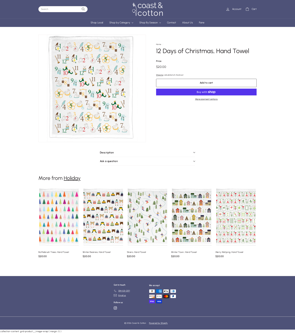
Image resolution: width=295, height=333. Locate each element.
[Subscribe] (185, 176)
